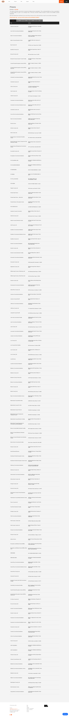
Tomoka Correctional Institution (17, 631)
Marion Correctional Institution (16, 382)
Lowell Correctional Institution (16, 363)
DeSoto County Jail (14, 128)
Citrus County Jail (14, 86)
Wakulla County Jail (14, 673)
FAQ (21, 1)
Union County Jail (14, 640)
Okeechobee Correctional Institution (17, 474)
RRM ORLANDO (14, 557)
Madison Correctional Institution (17, 368)
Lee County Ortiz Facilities (16, 345)
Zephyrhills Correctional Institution (17, 691)
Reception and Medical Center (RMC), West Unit (19, 548)
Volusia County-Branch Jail (16, 659)
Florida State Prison (14, 192)
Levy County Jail (14, 354)
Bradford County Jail (14, 49)
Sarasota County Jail (14, 576)
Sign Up (61, 1)
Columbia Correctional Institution (17, 100)
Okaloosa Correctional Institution (17, 465)
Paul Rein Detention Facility (16, 506)
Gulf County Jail (14, 225)
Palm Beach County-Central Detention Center (18, 493)
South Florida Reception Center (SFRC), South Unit (18, 594)
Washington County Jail (15, 682)
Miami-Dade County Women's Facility (18, 419)
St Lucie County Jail (14, 603)
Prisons (11, 9)
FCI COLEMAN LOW (14, 160)
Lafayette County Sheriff (15, 312)
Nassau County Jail (14, 446)
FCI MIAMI (12, 174)
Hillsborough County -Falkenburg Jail (18, 271)
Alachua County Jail (14, 26)
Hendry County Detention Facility (17, 252)
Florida (16, 9)
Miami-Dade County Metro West (17, 400)
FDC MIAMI (13, 183)
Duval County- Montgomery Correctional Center (18, 146)
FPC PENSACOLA (14, 206)
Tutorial (15, 1)
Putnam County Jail (14, 534)
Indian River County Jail (15, 289)
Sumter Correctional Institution (16, 608)
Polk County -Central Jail (15, 520)
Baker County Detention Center (17, 40)
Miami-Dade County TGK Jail (16, 409)
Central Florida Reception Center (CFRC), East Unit (18, 68)
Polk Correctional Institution (16, 516)
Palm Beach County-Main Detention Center (19, 497)
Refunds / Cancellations (30, 708)
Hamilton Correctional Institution (17, 229)
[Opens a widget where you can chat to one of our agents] (65, 714)
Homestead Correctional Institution (17, 285)
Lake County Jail (14, 326)
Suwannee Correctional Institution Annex (18, 622)
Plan (9, 1)
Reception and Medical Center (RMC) (18, 543)
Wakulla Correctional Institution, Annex (18, 668)
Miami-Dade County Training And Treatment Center (17, 414)
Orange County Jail (14, 483)
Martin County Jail (14, 391)
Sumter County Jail (14, 613)
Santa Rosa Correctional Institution (17, 562)
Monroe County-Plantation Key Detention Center (18, 437)
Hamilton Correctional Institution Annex (18, 234)
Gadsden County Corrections (16, 211)
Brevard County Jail (14, 54)
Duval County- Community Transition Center (18, 137)
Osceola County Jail (14, 488)
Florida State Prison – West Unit (17, 197)
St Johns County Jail (14, 599)
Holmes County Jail (14, 280)
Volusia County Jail (14, 654)
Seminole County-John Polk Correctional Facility (18, 581)
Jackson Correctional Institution (17, 294)
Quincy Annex (13, 539)
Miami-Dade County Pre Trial (16, 405)
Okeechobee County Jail (15, 479)
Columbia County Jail (15, 109)
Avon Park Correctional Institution (17, 31)
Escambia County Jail (15, 151)
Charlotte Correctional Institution (17, 77)
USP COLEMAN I (14, 645)
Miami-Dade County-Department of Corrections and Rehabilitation (17, 424)
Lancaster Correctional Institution (17, 331)
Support (27, 1)
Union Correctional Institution (16, 636)
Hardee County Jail (14, 248)
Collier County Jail (14, 95)
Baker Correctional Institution (16, 35)
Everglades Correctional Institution (17, 155)
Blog (33, 1)
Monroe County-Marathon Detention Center (17, 433)
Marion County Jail (14, 386)
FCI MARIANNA (14, 169)
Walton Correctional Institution (16, 677)
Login (66, 1)
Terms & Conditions (29, 709)
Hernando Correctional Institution (17, 257)
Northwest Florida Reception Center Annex (19, 460)
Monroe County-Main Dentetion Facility (18, 428)
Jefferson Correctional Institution (17, 303)
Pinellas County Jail (14, 511)
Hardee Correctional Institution (16, 243)
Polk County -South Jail (15, 525)
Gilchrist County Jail (14, 215)
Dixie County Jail (14, 132)
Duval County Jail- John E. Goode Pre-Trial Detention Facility (19, 142)
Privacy (28, 710)
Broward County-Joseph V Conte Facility (18, 58)
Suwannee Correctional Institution (17, 617)
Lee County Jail (13, 340)
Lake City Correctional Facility (16, 317)
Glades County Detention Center (17, 220)
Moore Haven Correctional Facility (17, 442)
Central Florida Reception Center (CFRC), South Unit (18, 72)
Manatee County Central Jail (16, 377)
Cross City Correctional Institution (17, 114)
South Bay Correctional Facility (16, 585)
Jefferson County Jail (15, 308)
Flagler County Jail (14, 188)
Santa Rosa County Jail (15, 571)
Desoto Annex (13, 123)
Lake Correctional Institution (16, 322)
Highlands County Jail (15, 266)
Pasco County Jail (14, 502)
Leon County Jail (14, 349)
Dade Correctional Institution (16, 118)
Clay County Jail (14, 91)
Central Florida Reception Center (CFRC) (18, 63)
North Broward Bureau (15, 451)
